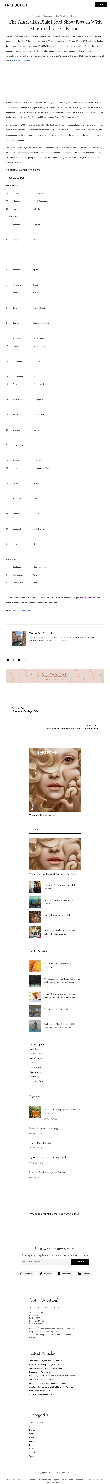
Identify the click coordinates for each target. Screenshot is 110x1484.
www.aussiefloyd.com (21, 61)
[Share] (25, 660)
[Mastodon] (14, 660)
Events (32, 1430)
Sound (32, 1452)
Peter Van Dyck (36, 1081)
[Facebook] (8, 660)
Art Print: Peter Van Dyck (56, 1008)
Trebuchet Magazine (42, 15)
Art (30, 1426)
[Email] (19, 660)
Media (70, 1480)
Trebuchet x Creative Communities (89, 1480)
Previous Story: (25, 710)
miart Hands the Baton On (39, 1391)
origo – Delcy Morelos (40, 1142)
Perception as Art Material (57, 915)
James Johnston (36, 1058)
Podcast (32, 1445)
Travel (31, 1456)
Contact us (21, 1480)
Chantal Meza (35, 1072)
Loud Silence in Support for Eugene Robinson (48, 1383)
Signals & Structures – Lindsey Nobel (47, 1157)
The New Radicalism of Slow (41, 1379)
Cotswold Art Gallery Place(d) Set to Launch (47, 1364)
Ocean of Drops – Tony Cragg (43, 1128)
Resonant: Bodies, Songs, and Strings (47, 1172)
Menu (101, 5)
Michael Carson (36, 1053)
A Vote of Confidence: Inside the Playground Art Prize (51, 1387)
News (73, 15)
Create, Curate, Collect (65, 1213)
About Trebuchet (36, 1422)
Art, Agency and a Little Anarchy (42, 1394)
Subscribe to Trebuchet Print (39, 1480)
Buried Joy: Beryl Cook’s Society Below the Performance (52, 1376)
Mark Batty (34, 1049)
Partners (32, 1441)
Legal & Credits (59, 1480)
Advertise (11, 1480)
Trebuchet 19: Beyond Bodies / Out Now (53, 874)
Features (32, 1434)
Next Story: (72, 727)
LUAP (32, 1063)
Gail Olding (34, 1076)
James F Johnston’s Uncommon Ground (45, 1368)
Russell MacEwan (37, 1067)
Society (32, 1449)
